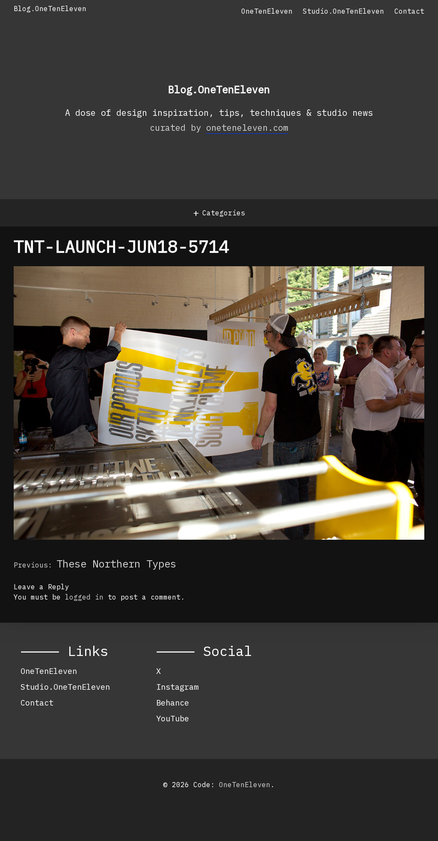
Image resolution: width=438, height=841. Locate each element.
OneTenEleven (267, 11)
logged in (84, 597)
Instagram (177, 687)
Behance (172, 702)
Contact (409, 11)
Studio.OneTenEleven (343, 11)
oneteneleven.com (247, 127)
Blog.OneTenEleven (50, 8)
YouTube (172, 718)
